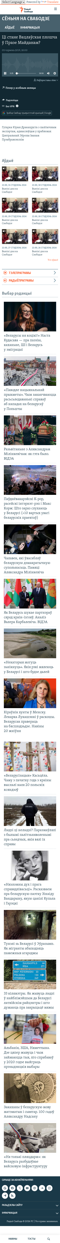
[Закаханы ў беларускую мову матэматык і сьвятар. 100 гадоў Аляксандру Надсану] (30, 1088)
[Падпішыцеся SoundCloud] (42, 1188)
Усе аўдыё (53, 260)
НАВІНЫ (12, 1239)
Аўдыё (10, 27)
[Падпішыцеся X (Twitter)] (20, 1188)
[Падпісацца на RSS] (12, 1195)
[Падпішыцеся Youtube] (27, 1188)
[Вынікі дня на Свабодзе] (15, 173)
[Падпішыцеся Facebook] (12, 1188)
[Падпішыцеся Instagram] (49, 1188)
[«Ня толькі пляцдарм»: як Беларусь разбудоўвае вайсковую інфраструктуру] (30, 1138)
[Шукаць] (48, 1239)
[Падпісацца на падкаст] (35, 1188)
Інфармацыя (30, 27)
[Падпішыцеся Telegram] (5, 1195)
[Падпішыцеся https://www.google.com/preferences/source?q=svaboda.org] (5, 1188)
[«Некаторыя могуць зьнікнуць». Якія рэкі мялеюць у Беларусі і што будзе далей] (30, 643)
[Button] (10, 101)
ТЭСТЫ (31, 1239)
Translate (53, 2)
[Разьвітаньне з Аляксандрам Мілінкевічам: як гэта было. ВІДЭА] (30, 430)
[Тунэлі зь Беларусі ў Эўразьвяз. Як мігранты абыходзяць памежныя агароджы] (30, 925)
